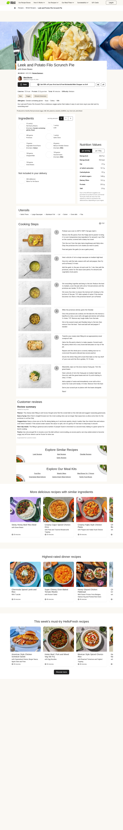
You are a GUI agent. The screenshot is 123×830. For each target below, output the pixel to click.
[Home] (15, 8)
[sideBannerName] (92, 126)
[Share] (103, 85)
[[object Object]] (98, 85)
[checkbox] (18, 73)
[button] (45, 118)
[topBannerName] (61, 16)
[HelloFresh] (11, 2)
